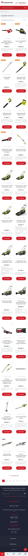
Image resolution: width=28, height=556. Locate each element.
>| (24, 480)
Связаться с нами (14, 505)
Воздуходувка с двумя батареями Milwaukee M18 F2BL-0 (7, 151)
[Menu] (2, 554)
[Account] (7, 554)
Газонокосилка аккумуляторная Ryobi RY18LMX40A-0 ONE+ (21, 302)
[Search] (25, 8)
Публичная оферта (12, 496)
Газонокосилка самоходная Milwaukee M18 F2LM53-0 (7, 342)
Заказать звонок (22, 3)
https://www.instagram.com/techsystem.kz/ (15, 532)
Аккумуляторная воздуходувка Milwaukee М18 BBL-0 (7, 42)
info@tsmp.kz (14, 514)
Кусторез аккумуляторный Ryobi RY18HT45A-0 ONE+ (21, 455)
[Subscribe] (25, 493)
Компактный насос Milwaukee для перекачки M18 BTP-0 (21, 342)
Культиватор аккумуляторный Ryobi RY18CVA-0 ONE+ (7, 418)
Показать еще (15, 475)
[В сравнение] (12, 24)
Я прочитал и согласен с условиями (15, 496)
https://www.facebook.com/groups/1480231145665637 (12, 532)
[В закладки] (12, 25)
